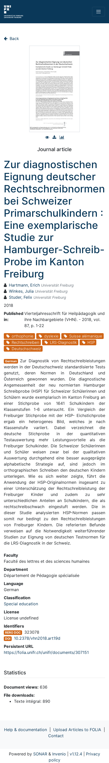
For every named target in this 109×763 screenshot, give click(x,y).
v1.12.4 (76, 753)
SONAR (40, 753)
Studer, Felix (20, 297)
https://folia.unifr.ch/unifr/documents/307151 (46, 652)
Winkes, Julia (21, 291)
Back (13, 38)
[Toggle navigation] (98, 11)
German (11, 361)
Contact (56, 735)
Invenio (59, 753)
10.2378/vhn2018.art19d (37, 638)
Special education (21, 603)
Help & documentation (25, 729)
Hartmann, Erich (24, 285)
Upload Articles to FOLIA (77, 729)
